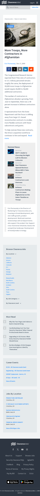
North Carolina (10, 283)
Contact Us (22, 473)
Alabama (8, 258)
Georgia (8, 272)
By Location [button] (10, 254)
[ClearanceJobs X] (18, 449)
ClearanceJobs (9, 19)
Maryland (8, 274)
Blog (18, 464)
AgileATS (30, 460)
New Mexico (9, 280)
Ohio (7, 287)
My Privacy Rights (27, 469)
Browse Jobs (30, 455)
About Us (8, 455)
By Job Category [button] (11, 299)
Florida (8, 269)
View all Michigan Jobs (13, 428)
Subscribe (35, 7)
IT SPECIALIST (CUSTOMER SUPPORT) (17, 404)
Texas (7, 292)
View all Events (10, 381)
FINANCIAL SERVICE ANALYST (14, 422)
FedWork (10, 464)
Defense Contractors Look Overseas (22, 179)
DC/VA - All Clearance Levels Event (16, 367)
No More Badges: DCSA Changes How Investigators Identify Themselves (20, 347)
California (9, 262)
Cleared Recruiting (20, 185)
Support (19, 455)
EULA (31, 473)
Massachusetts (10, 278)
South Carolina (10, 290)
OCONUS (10, 26)
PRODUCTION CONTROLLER (14, 398)
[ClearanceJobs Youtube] (22, 449)
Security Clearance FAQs (15, 460)
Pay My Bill (11, 473)
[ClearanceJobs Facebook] (13, 449)
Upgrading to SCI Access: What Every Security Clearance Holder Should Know (20, 339)
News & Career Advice (20, 19)
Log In (32, 3)
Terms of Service (12, 469)
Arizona (8, 260)
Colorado (9, 265)
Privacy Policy (28, 464)
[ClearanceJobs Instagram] (27, 449)
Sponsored (18, 150)
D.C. (7, 267)
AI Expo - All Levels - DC (13, 378)
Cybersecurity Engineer (13, 416)
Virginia (8, 294)
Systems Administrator (13, 410)
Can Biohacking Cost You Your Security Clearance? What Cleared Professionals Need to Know (20, 330)
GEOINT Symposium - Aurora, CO (16, 374)
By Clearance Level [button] (12, 303)
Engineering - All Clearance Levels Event (18, 371)
